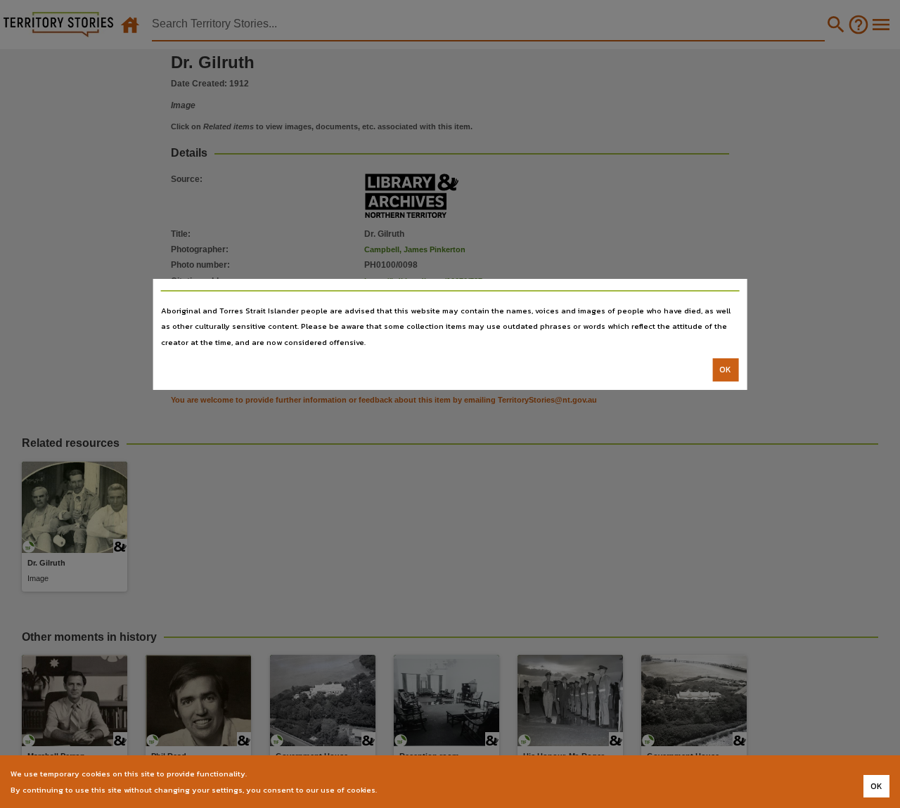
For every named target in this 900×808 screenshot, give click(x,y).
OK (725, 369)
